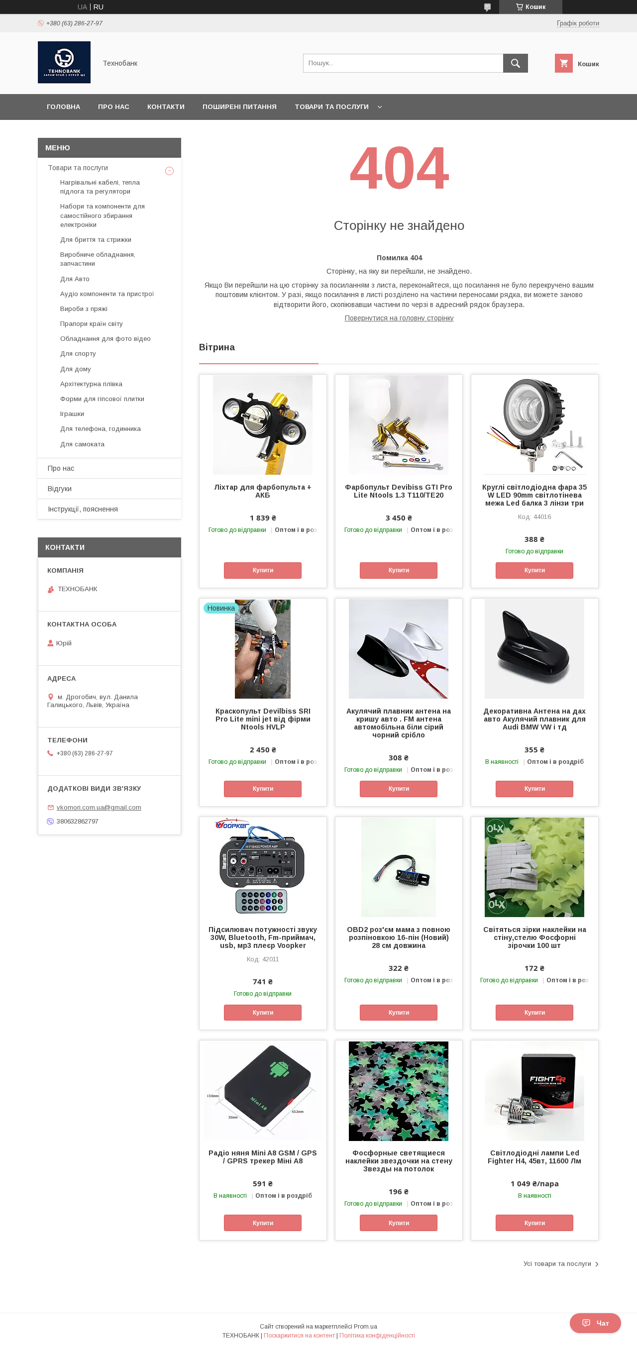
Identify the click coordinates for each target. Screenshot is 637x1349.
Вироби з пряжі (83, 308)
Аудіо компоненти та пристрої (107, 294)
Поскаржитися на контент (299, 1335)
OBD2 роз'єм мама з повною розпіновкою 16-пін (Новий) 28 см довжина (398, 937)
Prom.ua (365, 1326)
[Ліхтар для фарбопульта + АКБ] (263, 424)
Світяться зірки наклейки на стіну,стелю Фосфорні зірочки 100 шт (534, 937)
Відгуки (60, 489)
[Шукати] (515, 63)
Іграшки (72, 413)
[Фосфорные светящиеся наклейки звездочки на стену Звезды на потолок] (398, 1090)
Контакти (166, 106)
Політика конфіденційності (377, 1335)
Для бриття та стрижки (95, 239)
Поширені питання (240, 106)
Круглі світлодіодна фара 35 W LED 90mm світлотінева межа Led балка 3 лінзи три (534, 495)
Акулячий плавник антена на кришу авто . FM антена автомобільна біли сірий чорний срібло (398, 723)
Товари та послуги (332, 106)
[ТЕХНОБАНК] (64, 81)
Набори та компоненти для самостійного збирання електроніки (102, 215)
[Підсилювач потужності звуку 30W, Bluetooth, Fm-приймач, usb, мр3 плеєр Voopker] (263, 867)
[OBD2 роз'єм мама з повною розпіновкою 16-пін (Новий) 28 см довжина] (398, 867)
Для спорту (78, 353)
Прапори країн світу (91, 323)
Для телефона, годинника (100, 428)
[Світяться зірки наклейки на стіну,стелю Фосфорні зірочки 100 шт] (534, 867)
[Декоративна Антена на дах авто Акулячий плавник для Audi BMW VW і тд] (534, 648)
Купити (263, 570)
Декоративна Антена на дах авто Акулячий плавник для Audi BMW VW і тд (534, 719)
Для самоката (82, 444)
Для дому (75, 369)
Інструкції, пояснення (83, 509)
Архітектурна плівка (91, 384)
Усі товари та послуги (557, 1263)
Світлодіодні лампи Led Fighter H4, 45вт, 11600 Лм (534, 1157)
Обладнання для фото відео (105, 338)
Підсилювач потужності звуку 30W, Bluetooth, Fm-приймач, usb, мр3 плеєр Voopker (263, 937)
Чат (603, 1323)
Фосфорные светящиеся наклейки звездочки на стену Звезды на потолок (398, 1161)
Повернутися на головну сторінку (399, 318)
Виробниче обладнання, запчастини (97, 259)
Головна (63, 106)
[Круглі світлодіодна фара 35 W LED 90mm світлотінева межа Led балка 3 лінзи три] (534, 424)
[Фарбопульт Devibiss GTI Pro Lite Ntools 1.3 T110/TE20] (398, 424)
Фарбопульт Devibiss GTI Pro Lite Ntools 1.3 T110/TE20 (398, 491)
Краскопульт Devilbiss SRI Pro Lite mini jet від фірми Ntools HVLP (263, 719)
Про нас (113, 106)
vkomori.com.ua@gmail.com (99, 807)
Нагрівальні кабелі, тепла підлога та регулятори (100, 187)
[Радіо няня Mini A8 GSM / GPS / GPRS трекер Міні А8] (263, 1090)
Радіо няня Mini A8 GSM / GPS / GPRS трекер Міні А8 (263, 1157)
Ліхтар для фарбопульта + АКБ (263, 491)
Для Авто (75, 279)
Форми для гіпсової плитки (102, 399)
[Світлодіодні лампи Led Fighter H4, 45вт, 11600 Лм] (534, 1090)
